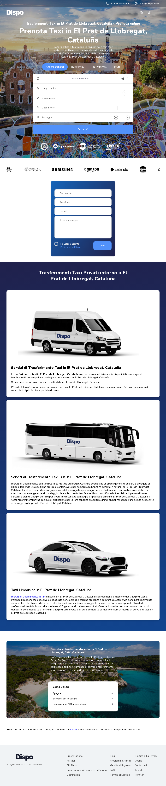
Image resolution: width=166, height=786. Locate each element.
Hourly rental (99, 66)
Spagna (57, 693)
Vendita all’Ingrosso (120, 765)
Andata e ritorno (80, 78)
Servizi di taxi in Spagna (65, 698)
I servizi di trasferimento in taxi (28, 596)
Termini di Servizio (120, 774)
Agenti (138, 770)
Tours (117, 66)
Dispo (73, 729)
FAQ (112, 770)
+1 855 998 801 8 (120, 3)
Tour (112, 756)
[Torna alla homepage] (15, 13)
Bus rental (77, 66)
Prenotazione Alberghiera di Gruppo (87, 770)
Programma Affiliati (120, 760)
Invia (102, 245)
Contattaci (141, 765)
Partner (71, 760)
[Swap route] (125, 93)
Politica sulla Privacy (71, 247)
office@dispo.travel (149, 3)
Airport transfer (55, 66)
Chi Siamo (72, 765)
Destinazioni (73, 774)
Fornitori (139, 774)
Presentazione (75, 756)
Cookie (138, 760)
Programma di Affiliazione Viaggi (69, 704)
